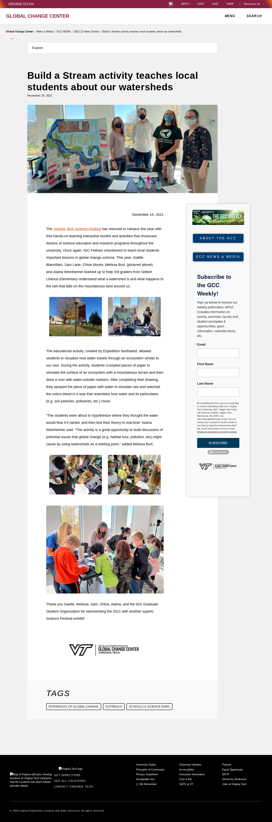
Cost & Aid (185, 779)
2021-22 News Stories (87, 31)
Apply (185, 4)
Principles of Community (150, 769)
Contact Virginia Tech (74, 786)
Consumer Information (192, 774)
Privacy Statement (147, 774)
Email (201, 344)
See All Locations (71, 780)
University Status (146, 764)
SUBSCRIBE (218, 443)
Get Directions (68, 775)
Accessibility (186, 769)
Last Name (205, 383)
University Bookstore (234, 779)
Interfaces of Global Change (74, 706)
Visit (200, 4)
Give (215, 4)
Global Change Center (20, 31)
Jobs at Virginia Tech (234, 784)
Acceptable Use (145, 779)
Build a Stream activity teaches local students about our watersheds (142, 31)
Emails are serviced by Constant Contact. (217, 431)
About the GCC (218, 238)
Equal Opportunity (232, 769)
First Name (205, 364)
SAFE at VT (186, 784)
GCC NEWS (65, 31)
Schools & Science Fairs (149, 706)
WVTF (226, 774)
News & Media (45, 31)
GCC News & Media (218, 256)
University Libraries (190, 764)
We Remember (148, 784)
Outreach (113, 706)
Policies (226, 764)
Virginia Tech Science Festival (77, 229)
